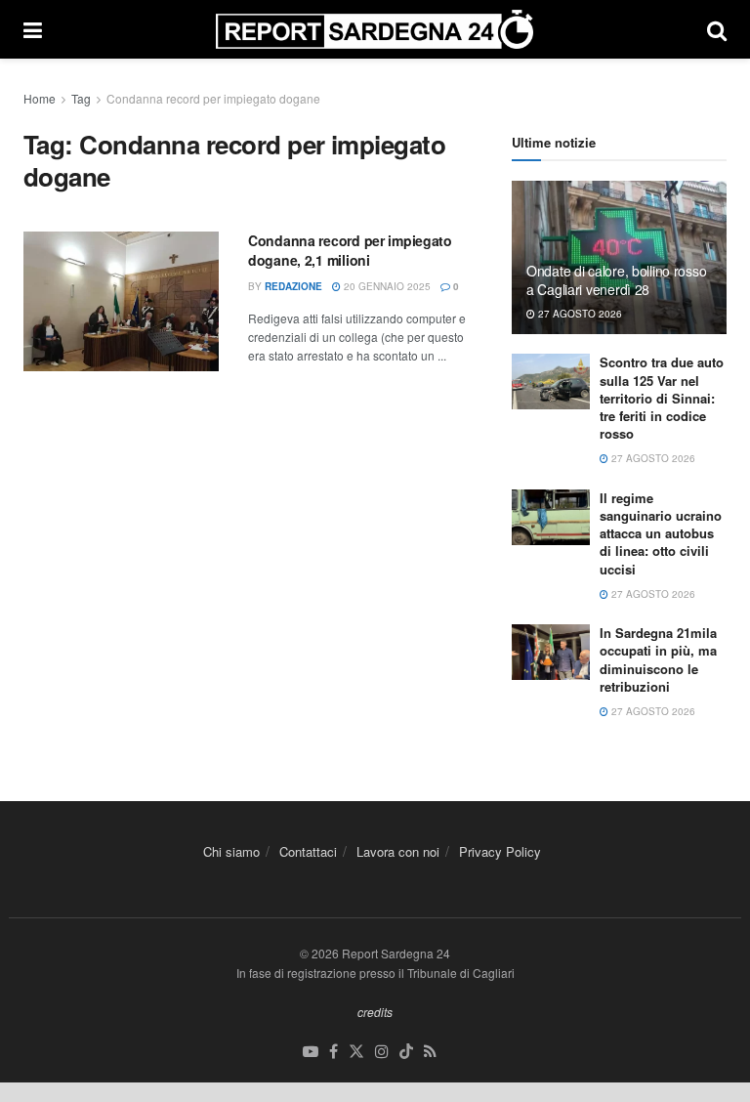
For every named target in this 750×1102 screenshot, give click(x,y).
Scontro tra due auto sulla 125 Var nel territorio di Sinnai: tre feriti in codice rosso (662, 398)
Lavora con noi (397, 851)
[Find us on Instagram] (382, 1051)
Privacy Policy (500, 851)
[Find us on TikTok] (406, 1051)
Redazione (293, 286)
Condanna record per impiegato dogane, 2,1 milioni (350, 250)
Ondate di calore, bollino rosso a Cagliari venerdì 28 (616, 279)
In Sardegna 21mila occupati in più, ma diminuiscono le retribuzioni (658, 659)
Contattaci (308, 851)
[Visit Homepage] (374, 29)
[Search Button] (717, 29)
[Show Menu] (32, 29)
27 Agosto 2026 (578, 313)
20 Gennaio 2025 (386, 286)
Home (39, 98)
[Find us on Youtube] (310, 1051)
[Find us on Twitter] (356, 1051)
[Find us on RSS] (430, 1051)
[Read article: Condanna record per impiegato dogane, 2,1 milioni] (121, 301)
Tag (81, 98)
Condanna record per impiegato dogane (213, 98)
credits (375, 1011)
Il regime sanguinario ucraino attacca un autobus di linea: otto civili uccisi (661, 533)
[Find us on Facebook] (333, 1051)
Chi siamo (231, 851)
